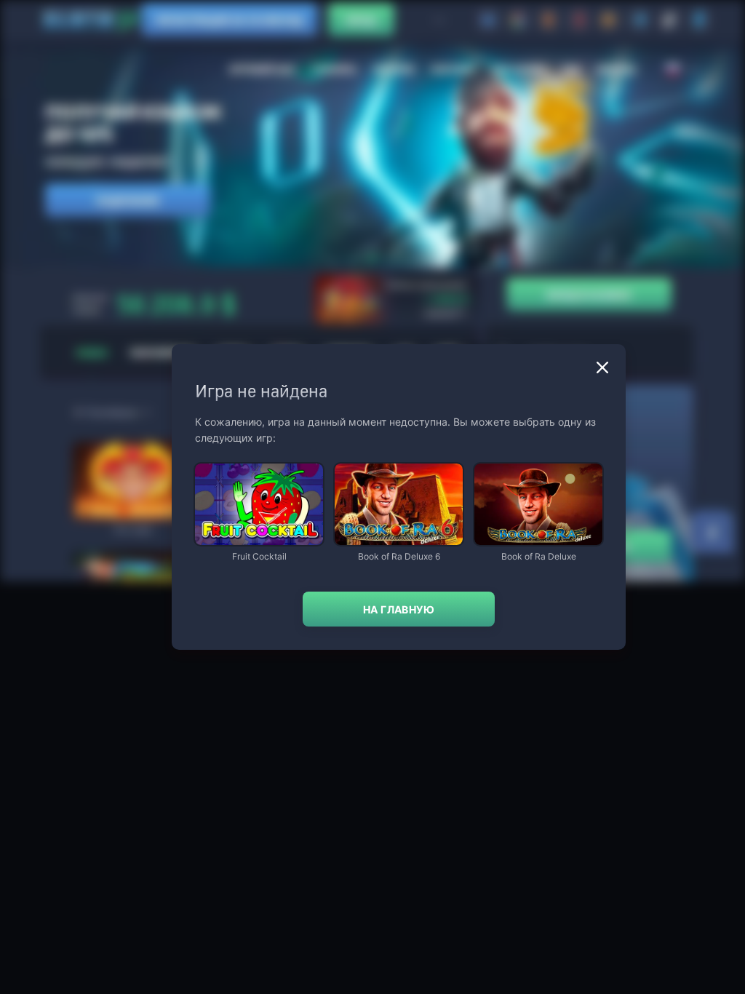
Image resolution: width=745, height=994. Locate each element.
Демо (218, 464)
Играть (259, 538)
